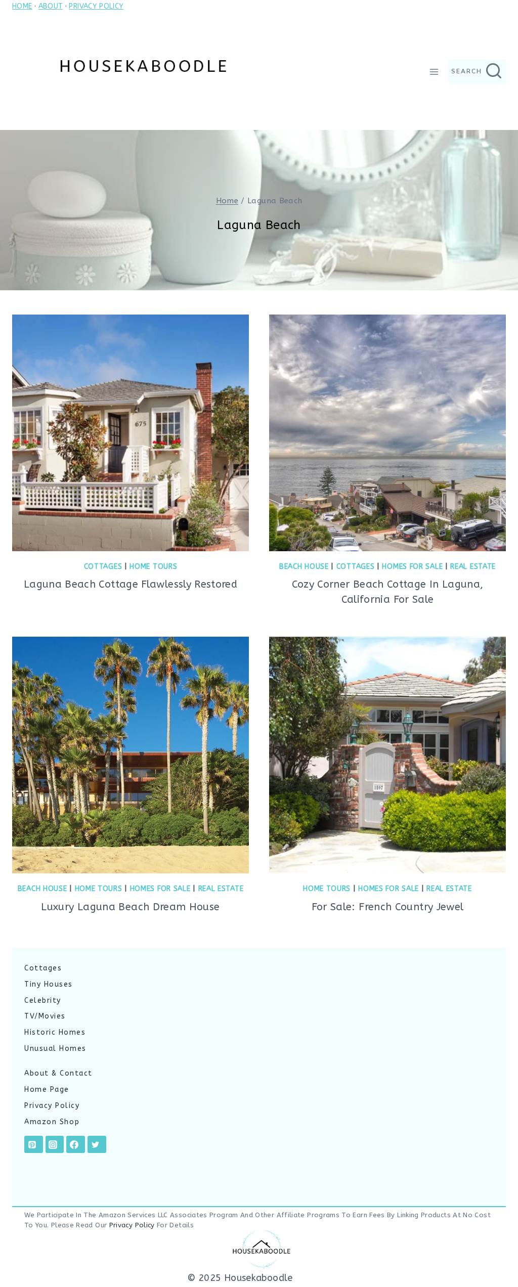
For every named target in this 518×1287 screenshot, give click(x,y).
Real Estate (473, 566)
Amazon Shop (52, 1122)
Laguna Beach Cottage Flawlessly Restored (130, 584)
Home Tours (153, 566)
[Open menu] (433, 71)
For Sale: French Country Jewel (388, 907)
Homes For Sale (412, 566)
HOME (22, 6)
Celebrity (42, 1000)
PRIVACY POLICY (96, 6)
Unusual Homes (55, 1048)
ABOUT (50, 6)
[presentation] (130, 433)
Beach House (304, 566)
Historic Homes (54, 1032)
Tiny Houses (48, 984)
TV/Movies (45, 1016)
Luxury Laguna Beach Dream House (130, 907)
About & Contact (58, 1073)
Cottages (103, 566)
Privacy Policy (51, 1105)
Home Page (46, 1089)
